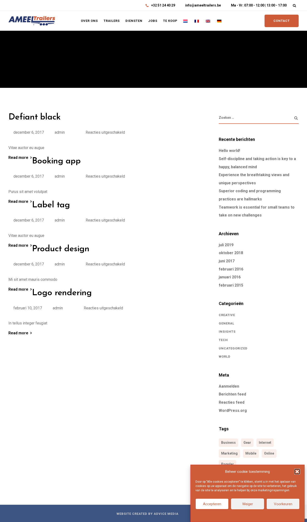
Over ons (89, 21)
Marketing (229, 453)
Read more (18, 158)
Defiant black (34, 117)
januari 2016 (230, 277)
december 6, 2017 (28, 132)
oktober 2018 (231, 253)
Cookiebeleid (233, 515)
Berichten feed (232, 394)
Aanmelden (229, 386)
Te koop (170, 21)
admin (60, 132)
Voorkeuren (283, 504)
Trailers (112, 21)
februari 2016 (231, 269)
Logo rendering (62, 293)
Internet (265, 442)
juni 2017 (227, 261)
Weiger (247, 504)
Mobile (250, 453)
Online (269, 453)
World (224, 356)
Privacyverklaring (256, 515)
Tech (223, 340)
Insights (227, 331)
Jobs (152, 21)
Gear (247, 442)
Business (228, 442)
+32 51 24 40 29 (163, 5)
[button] (297, 471)
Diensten (133, 21)
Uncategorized (233, 348)
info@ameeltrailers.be (203, 5)
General (226, 323)
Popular (227, 464)
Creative (227, 315)
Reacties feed (231, 402)
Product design (60, 249)
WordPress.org (233, 410)
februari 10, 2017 (27, 308)
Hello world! (229, 150)
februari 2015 (231, 285)
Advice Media (166, 514)
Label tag (51, 205)
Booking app (56, 161)
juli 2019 (226, 245)
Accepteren (212, 504)
